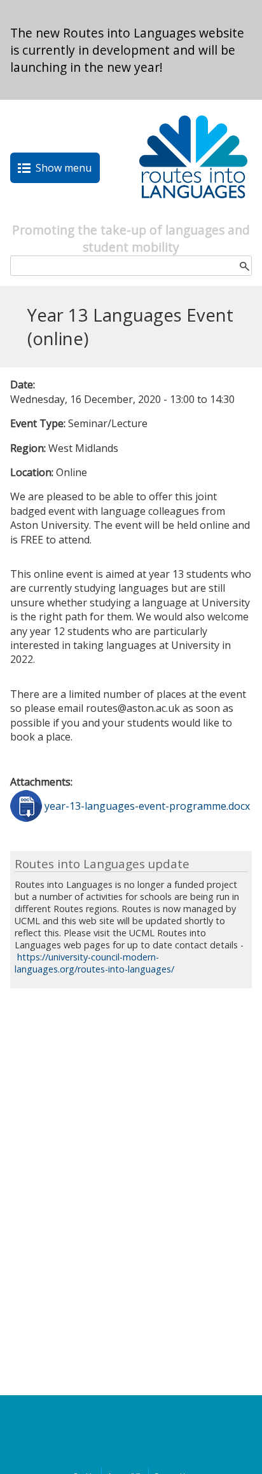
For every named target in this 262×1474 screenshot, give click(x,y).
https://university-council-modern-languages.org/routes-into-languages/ (94, 963)
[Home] (193, 214)
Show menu (64, 168)
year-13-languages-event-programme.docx (147, 806)
